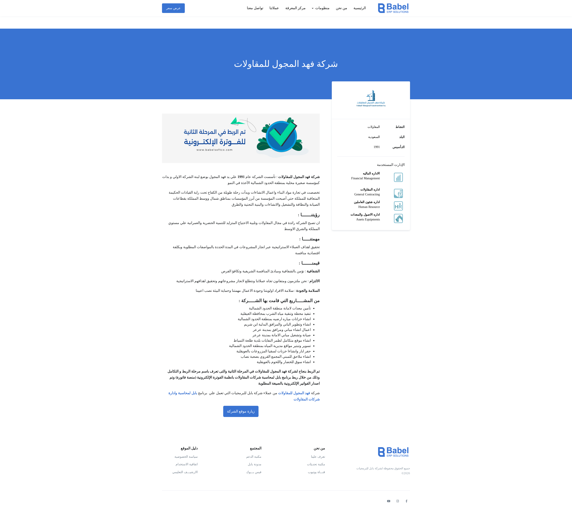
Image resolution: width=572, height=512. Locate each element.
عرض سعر (173, 8)
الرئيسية (359, 8)
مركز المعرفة (295, 8)
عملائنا (274, 8)
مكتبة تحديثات (316, 464)
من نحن (341, 8)
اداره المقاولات (370, 189)
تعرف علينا (318, 456)
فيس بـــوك (253, 472)
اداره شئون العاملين (367, 202)
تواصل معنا (255, 8)
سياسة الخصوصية (186, 456)
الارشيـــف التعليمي (185, 472)
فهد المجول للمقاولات (294, 393)
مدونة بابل (254, 464)
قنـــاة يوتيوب (316, 472)
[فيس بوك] (406, 501)
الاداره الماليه (371, 173)
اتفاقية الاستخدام (187, 464)
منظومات (322, 8)
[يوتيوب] (388, 501)
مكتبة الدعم (253, 456)
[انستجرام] (397, 501)
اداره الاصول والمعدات (365, 214)
